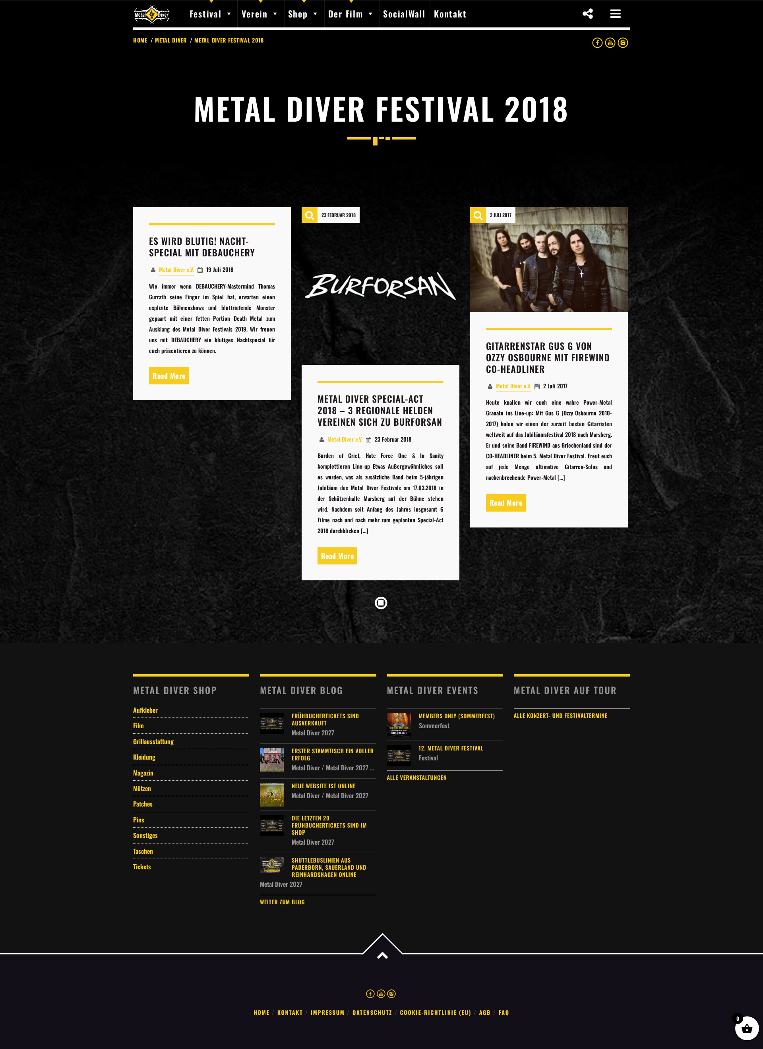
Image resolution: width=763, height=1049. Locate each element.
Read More (169, 375)
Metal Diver (171, 40)
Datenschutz (372, 1012)
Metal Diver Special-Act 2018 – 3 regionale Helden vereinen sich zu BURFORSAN (380, 410)
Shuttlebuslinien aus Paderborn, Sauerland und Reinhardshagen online (329, 867)
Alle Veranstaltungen (417, 778)
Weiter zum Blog (282, 902)
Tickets (142, 866)
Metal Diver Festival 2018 (229, 40)
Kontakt (290, 1012)
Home (140, 40)
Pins (138, 819)
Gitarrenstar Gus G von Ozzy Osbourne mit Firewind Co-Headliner (548, 357)
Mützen (142, 788)
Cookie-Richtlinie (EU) (436, 1012)
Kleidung (144, 757)
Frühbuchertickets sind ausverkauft (325, 720)
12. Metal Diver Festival (451, 748)
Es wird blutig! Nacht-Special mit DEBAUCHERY (202, 246)
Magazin (143, 773)
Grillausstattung (153, 741)
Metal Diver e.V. (176, 269)
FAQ (504, 1012)
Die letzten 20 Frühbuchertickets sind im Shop (329, 825)
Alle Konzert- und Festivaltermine (561, 716)
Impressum (328, 1012)
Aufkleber (145, 710)
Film (138, 725)
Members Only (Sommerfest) (457, 716)
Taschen (143, 851)
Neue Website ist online (324, 786)
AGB (485, 1012)
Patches (143, 804)
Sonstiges (145, 835)
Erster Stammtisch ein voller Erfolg (333, 755)
